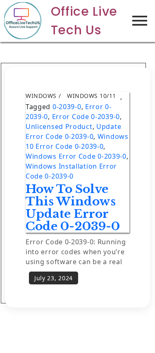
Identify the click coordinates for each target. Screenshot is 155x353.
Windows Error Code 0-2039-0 (76, 156)
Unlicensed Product (59, 126)
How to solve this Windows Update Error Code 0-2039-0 (73, 208)
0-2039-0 (66, 106)
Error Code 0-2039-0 (86, 116)
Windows (41, 96)
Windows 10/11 (91, 96)
